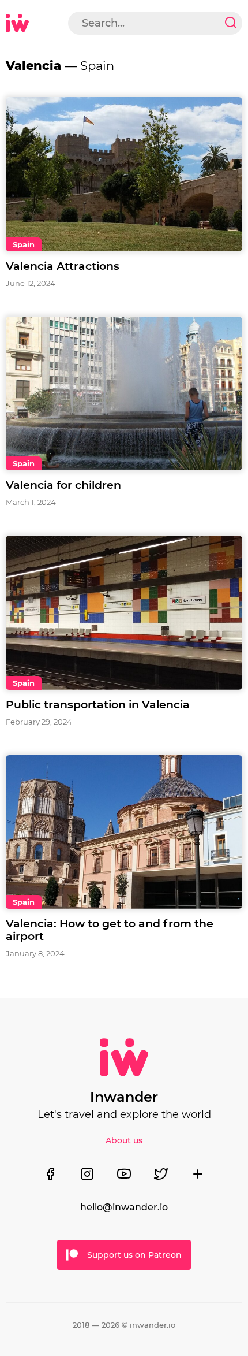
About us (124, 1140)
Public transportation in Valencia (98, 704)
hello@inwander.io (124, 1207)
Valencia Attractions (62, 266)
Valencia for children (63, 485)
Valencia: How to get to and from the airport (109, 930)
